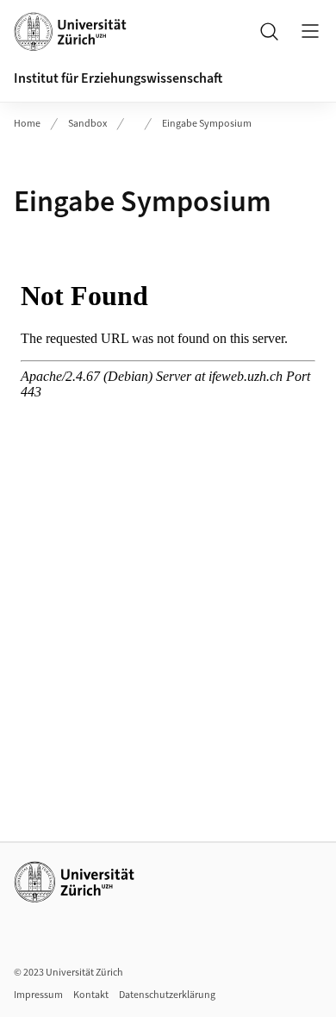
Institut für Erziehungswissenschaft (118, 78)
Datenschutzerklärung (167, 995)
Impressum (38, 995)
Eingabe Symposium (207, 123)
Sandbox (87, 123)
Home (27, 123)
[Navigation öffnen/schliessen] (310, 31)
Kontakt (91, 995)
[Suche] (268, 31)
